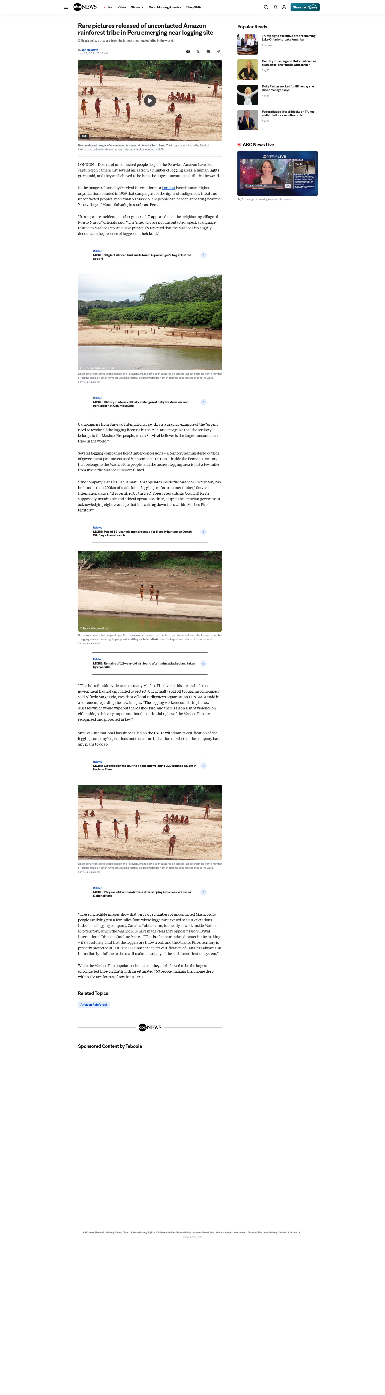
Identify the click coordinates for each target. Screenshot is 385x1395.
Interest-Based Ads (203, 1232)
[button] (66, 7)
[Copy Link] (218, 51)
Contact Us (294, 1232)
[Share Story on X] (198, 51)
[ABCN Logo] (85, 7)
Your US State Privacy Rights (139, 1232)
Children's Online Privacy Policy (173, 1232)
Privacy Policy (114, 1232)
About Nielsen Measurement (230, 1232)
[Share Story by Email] (208, 51)
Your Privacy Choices (275, 1232)
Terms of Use (255, 1232)
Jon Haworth (90, 50)
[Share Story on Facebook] (188, 51)
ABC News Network (94, 1232)
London (168, 187)
